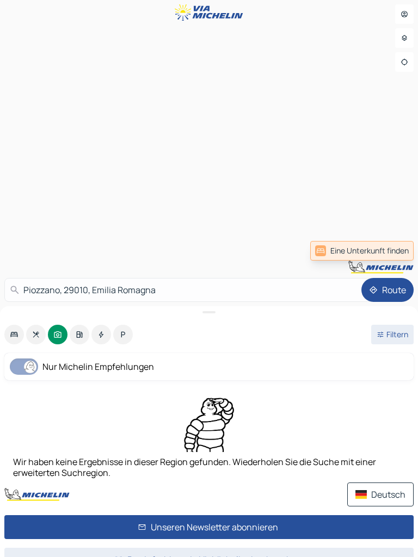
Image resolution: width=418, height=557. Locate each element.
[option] (14, 334)
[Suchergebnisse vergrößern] (209, 312)
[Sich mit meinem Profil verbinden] (404, 14)
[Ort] (404, 62)
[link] (390, 251)
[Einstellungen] (404, 38)
